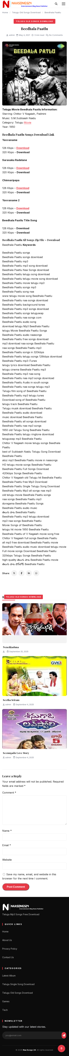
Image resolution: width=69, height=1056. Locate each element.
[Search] (56, 4)
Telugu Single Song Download (18, 984)
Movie (27, 122)
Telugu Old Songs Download (26, 12)
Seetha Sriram (11, 700)
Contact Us (8, 957)
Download (22, 148)
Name (7, 830)
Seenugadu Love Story (16, 753)
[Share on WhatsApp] (36, 573)
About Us (7, 940)
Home (5, 12)
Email (6, 845)
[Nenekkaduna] (34, 623)
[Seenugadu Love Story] (34, 729)
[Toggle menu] (63, 4)
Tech (5, 1010)
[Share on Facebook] (21, 573)
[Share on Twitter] (14, 573)
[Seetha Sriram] (34, 676)
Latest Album (9, 975)
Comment (9, 792)
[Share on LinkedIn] (29, 573)
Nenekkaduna (11, 647)
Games (5, 1001)
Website (7, 859)
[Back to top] (61, 1048)
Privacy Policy (9, 948)
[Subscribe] (64, 1035)
